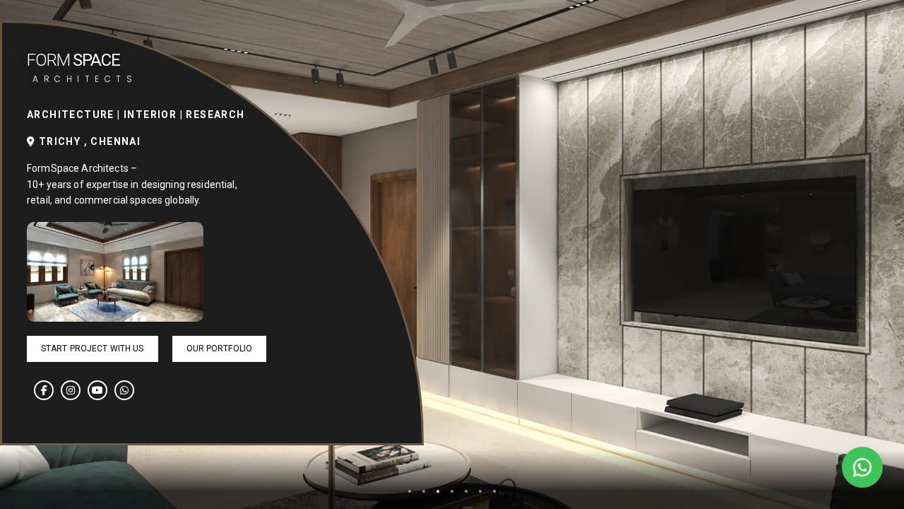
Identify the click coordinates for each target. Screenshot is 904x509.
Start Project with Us (92, 348)
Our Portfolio (219, 348)
